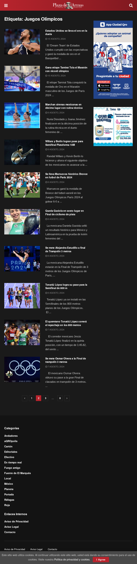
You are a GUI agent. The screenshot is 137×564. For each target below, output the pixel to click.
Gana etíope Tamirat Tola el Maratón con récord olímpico (66, 69)
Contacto (10, 532)
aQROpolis (10, 441)
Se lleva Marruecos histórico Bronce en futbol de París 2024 (66, 175)
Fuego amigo (12, 467)
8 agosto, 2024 (55, 181)
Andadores (11, 435)
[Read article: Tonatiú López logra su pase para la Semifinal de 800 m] (22, 295)
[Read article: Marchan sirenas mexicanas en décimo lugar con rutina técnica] (22, 115)
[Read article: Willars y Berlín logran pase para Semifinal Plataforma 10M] (22, 152)
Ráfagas (9, 499)
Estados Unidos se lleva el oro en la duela (66, 32)
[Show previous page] (24, 398)
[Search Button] (131, 5)
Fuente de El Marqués (17, 473)
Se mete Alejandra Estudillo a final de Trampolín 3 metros (65, 249)
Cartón (8, 446)
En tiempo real (13, 462)
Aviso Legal (11, 526)
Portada (9, 494)
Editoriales (10, 451)
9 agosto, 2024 (55, 112)
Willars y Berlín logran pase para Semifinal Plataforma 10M (64, 142)
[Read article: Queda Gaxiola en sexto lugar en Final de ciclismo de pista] (22, 221)
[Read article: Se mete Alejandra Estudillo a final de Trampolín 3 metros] (22, 258)
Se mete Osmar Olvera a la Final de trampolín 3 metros (65, 360)
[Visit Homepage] (68, 5)
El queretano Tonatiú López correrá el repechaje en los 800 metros (66, 323)
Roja (7, 505)
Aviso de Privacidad (16, 521)
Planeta (8, 489)
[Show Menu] (6, 5)
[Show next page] (67, 398)
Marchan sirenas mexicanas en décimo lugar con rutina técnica (63, 106)
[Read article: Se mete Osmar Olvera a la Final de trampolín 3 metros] (22, 369)
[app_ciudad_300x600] (113, 59)
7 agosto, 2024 (55, 329)
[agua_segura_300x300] (113, 126)
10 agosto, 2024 (56, 38)
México (8, 483)
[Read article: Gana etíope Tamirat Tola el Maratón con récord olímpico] (22, 78)
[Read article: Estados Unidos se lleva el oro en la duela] (22, 41)
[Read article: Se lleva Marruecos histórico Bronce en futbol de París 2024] (22, 185)
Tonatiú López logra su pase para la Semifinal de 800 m (66, 286)
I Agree (100, 559)
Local (7, 478)
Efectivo (9, 457)
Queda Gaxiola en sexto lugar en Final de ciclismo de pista (64, 212)
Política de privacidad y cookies (72, 559)
